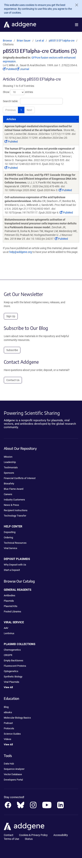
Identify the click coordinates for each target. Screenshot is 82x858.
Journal (24, 69)
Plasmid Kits (10, 606)
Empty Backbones (13, 660)
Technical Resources (15, 542)
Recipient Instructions (15, 510)
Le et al (39, 40)
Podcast (8, 723)
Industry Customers (14, 499)
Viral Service (10, 548)
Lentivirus (9, 633)
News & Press (11, 505)
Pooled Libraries (12, 611)
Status (29, 838)
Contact (8, 835)
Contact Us (12, 380)
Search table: (10, 101)
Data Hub (9, 763)
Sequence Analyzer (14, 769)
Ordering (8, 537)
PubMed (11, 69)
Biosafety (9, 483)
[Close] (75, 5)
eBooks (8, 712)
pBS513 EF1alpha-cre (61, 40)
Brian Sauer (24, 40)
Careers (8, 494)
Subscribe (12, 350)
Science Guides (12, 733)
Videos (7, 739)
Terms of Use (11, 838)
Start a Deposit (12, 570)
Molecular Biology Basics (17, 717)
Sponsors (9, 472)
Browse (7, 40)
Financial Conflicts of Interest (19, 478)
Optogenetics (11, 671)
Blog (6, 707)
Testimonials (11, 467)
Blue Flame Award (13, 488)
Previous (10, 110)
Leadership (10, 462)
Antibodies (9, 595)
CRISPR (8, 655)
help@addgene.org (20, 251)
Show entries (18, 92)
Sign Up (10, 316)
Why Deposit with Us (15, 564)
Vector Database (13, 774)
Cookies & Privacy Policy (33, 835)
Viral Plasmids (11, 681)
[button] (76, 24)
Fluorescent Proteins (15, 665)
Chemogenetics (12, 649)
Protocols (9, 728)
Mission (8, 456)
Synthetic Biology (13, 676)
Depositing (9, 532)
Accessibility (60, 835)
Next (29, 110)
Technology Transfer (15, 515)
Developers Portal (13, 779)
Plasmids (9, 600)
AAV (6, 628)
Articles (11, 119)
